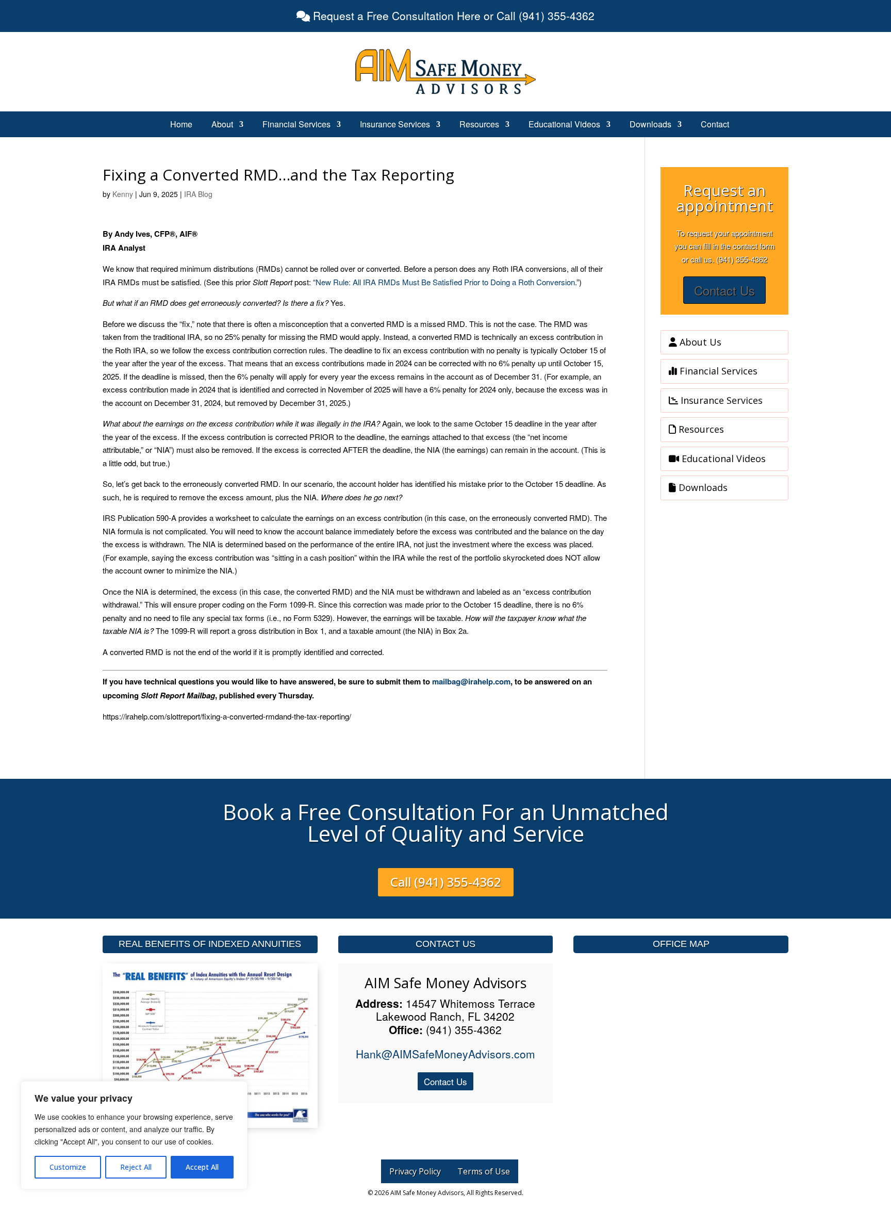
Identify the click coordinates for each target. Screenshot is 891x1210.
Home (181, 125)
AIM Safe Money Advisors (445, 982)
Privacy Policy (415, 1171)
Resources (479, 125)
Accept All (202, 1167)
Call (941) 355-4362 (445, 881)
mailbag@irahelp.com (471, 681)
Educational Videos (564, 125)
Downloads (650, 125)
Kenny (122, 194)
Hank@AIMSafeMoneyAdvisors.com (445, 1053)
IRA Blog (198, 194)
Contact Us (724, 290)
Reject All (136, 1167)
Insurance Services (395, 125)
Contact (715, 125)
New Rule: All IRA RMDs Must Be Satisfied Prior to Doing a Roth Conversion (445, 281)
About (222, 125)
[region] (134, 1135)
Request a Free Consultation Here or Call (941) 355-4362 (452, 15)
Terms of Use (483, 1171)
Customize (68, 1167)
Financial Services (296, 125)
